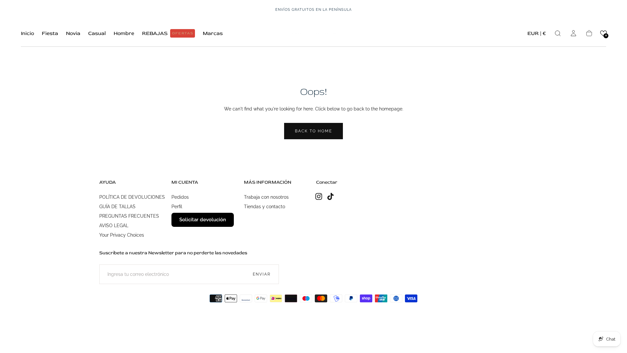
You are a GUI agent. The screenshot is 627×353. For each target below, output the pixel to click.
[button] (536, 34)
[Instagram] (319, 196)
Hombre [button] (124, 33)
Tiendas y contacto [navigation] (264, 206)
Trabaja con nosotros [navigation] (266, 197)
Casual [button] (97, 33)
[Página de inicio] (313, 33)
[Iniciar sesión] (573, 33)
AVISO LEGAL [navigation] (113, 225)
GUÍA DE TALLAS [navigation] (117, 206)
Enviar (262, 274)
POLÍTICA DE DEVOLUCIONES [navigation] (132, 197)
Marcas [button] (213, 33)
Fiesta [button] (50, 33)
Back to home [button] (313, 131)
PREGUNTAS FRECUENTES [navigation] (129, 216)
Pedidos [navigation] (180, 197)
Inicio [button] (27, 33)
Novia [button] (73, 33)
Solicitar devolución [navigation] (202, 220)
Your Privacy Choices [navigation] (121, 235)
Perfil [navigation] (176, 206)
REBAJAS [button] (168, 33)
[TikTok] (330, 196)
